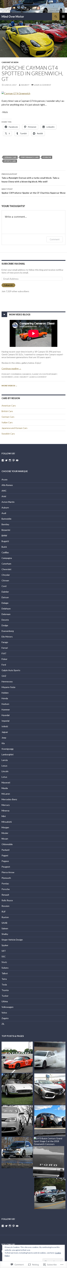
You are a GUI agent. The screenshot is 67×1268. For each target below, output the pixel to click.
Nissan (5, 838)
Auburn (5, 507)
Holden (5, 692)
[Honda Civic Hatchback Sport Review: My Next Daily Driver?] (49, 1089)
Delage (5, 603)
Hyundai (6, 715)
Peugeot (6, 866)
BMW (4, 535)
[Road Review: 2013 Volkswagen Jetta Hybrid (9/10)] (17, 1120)
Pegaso (5, 861)
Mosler (5, 833)
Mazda (5, 788)
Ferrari (5, 647)
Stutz (4, 962)
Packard (5, 850)
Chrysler (6, 575)
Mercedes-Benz (9, 799)
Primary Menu (63, 16)
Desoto (5, 619)
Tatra (4, 979)
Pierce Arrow (8, 872)
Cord (4, 586)
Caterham (6, 563)
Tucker (5, 995)
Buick (4, 546)
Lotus (4, 777)
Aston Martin (8, 502)
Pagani (5, 855)
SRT (4, 951)
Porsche (47, 157)
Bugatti (5, 541)
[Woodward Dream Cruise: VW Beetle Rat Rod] (49, 1120)
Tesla (4, 984)
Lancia (5, 760)
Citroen (5, 580)
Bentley (5, 524)
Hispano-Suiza (8, 687)
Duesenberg (8, 631)
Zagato (5, 1018)
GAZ (4, 676)
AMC (4, 490)
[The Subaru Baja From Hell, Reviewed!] (17, 1152)
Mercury (6, 805)
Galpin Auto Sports (11, 670)
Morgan (5, 827)
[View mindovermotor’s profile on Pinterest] (13, 460)
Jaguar (5, 732)
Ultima (5, 1001)
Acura (4, 479)
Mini (4, 816)
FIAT (4, 653)
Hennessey (7, 681)
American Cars (9, 405)
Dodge (5, 625)
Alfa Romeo (7, 485)
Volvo (4, 1012)
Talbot (5, 973)
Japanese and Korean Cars (14, 428)
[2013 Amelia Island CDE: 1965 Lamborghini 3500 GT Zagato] (17, 1089)
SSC (4, 956)
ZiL (3, 1023)
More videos (9, 385)
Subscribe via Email (13, 263)
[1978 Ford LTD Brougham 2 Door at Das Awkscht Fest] (48, 1161)
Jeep (4, 737)
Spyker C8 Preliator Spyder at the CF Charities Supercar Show (33, 191)
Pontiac (5, 883)
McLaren (6, 793)
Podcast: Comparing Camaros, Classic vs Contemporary (29, 374)
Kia (3, 743)
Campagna (7, 558)
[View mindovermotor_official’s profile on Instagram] (10, 460)
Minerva (5, 810)
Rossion (5, 906)
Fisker (4, 659)
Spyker (5, 945)
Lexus (4, 765)
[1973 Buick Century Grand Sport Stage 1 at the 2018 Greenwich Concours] (49, 1141)
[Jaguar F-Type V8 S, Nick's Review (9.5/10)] (49, 1193)
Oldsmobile (7, 844)
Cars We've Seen (10, 62)
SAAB (4, 922)
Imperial (5, 720)
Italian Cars (7, 422)
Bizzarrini (6, 530)
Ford (4, 664)
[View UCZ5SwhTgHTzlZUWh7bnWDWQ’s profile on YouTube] (17, 460)
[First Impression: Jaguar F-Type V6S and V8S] (17, 1057)
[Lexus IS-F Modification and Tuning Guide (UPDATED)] (49, 1057)
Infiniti (5, 726)
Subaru (5, 967)
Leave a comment (42, 85)
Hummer (6, 709)
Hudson (5, 704)
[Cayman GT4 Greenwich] (16, 93)
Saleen (5, 928)
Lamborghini (7, 754)
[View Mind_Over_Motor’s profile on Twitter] (6, 460)
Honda (5, 698)
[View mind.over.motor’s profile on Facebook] (3, 460)
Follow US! (8, 285)
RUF (4, 911)
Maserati (6, 782)
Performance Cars (30, 157)
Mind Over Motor (13, 16)
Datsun (5, 597)
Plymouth (6, 878)
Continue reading (11, 368)
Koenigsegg (7, 748)
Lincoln (5, 771)
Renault (5, 894)
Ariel (4, 496)
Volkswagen (7, 1007)
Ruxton (5, 917)
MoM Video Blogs (19, 314)
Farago (5, 642)
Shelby (5, 934)
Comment (55, 239)
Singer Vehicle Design (12, 939)
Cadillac (5, 552)
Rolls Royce (7, 900)
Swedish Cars (8, 433)
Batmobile (6, 518)
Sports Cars (10, 161)
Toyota (5, 990)
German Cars (10, 157)
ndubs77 (25, 85)
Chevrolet (6, 569)
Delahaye (6, 608)
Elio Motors (7, 636)
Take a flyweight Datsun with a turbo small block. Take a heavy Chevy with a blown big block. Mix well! (30, 178)
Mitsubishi (7, 821)
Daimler (5, 591)
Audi (4, 513)
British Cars (7, 411)
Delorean (6, 614)
